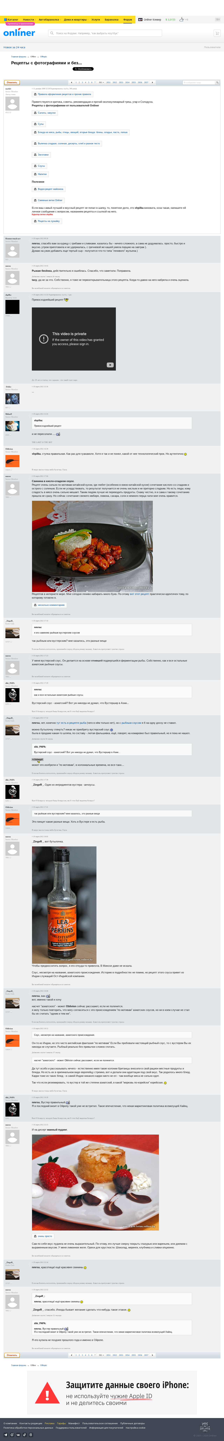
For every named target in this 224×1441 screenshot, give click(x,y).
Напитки (42, 174)
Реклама (49, 1423)
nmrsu (8, 266)
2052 (115, 82)
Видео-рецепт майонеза (50, 189)
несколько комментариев (51, 605)
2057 (146, 82)
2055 (134, 82)
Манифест (74, 1423)
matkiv (8, 89)
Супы (41, 124)
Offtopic (43, 57)
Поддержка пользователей (71, 1427)
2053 (121, 82)
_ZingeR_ (9, 621)
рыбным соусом (131, 722)
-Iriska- (8, 387)
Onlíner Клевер (152, 19)
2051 (108, 82)
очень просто (45, 1236)
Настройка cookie (135, 1427)
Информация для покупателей (106, 1427)
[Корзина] (217, 33)
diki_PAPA (10, 683)
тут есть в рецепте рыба (71, 722)
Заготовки (43, 154)
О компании (10, 1423)
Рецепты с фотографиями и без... (46, 62)
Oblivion (9, 449)
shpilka (65, 89)
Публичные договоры (132, 1423)
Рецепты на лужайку (49, 221)
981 (100, 82)
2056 (140, 82)
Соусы (41, 166)
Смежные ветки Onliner (50, 200)
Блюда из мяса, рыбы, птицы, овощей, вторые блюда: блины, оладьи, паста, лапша (82, 132)
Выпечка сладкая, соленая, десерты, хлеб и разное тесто (69, 143)
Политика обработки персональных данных (28, 1427)
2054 (127, 82)
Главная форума (18, 57)
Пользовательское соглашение (100, 1423)
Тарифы (61, 1423)
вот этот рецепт (139, 593)
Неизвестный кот (12, 239)
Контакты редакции (31, 1423)
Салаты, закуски (46, 112)
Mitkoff (8, 414)
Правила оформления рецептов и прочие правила (64, 94)
